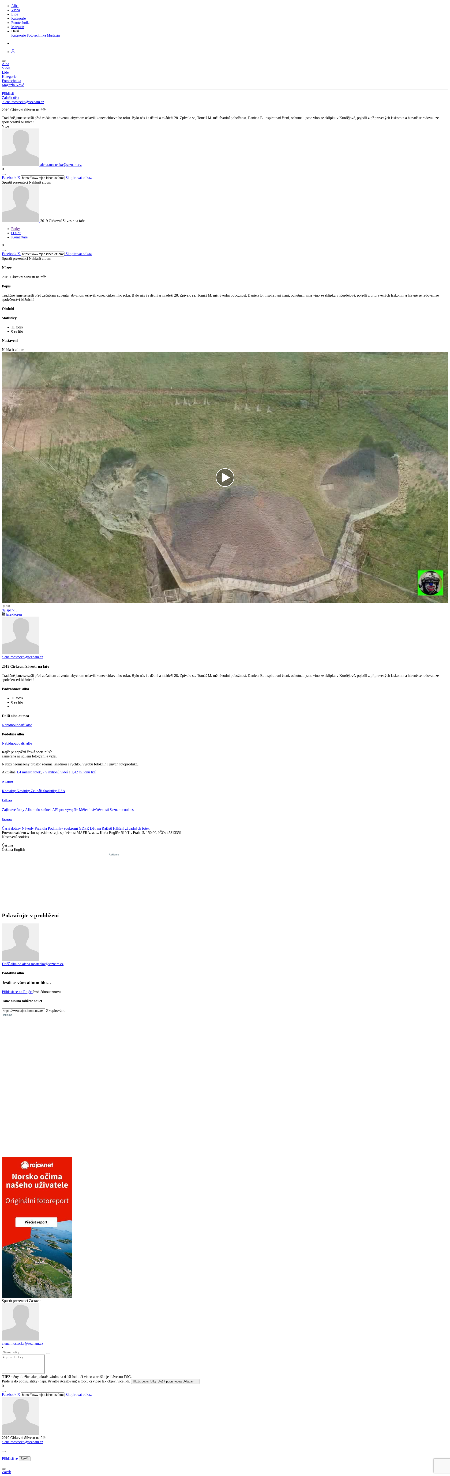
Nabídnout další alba (17, 725)
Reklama (7, 800)
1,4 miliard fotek (28, 772)
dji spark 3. (10, 610)
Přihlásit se (10, 1459)
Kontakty (9, 791)
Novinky (24, 791)
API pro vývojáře (65, 810)
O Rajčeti (7, 781)
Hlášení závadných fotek (131, 828)
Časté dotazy (12, 828)
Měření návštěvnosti (94, 810)
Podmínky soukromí (63, 828)
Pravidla (41, 828)
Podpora (7, 819)
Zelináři (37, 791)
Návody (28, 828)
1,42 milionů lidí (83, 772)
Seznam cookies (122, 810)
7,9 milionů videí (55, 772)
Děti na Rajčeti (101, 828)
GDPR (84, 828)
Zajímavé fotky (13, 810)
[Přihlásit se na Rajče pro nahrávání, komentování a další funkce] (13, 52)
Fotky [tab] (15, 229)
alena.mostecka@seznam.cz (22, 1442)
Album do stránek (38, 810)
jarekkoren (13, 614)
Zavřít (25, 1459)
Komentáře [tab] (19, 237)
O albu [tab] (16, 233)
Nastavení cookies (15, 837)
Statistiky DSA (54, 791)
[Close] (4, 1451)
